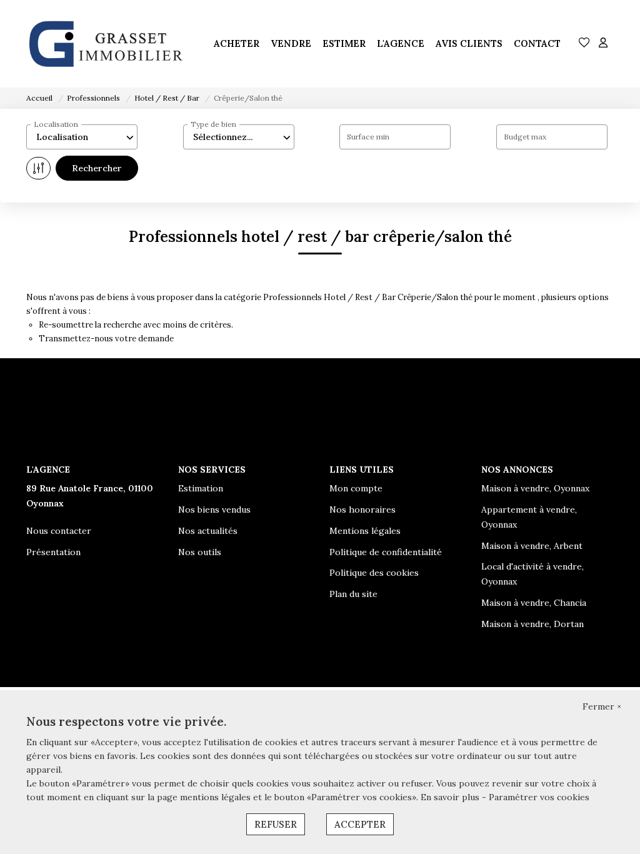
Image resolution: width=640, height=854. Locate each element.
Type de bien (213, 124)
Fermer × (601, 706)
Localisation (56, 124)
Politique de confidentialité (385, 552)
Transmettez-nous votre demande (106, 338)
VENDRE (291, 43)
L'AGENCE (400, 43)
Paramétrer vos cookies (539, 797)
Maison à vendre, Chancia (533, 602)
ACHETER (236, 43)
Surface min (368, 136)
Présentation (53, 552)
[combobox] (82, 137)
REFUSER (275, 824)
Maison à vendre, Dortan (532, 624)
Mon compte (355, 488)
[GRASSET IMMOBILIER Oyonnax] (104, 43)
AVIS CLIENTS (469, 43)
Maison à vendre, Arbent (531, 545)
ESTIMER (344, 43)
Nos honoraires (362, 509)
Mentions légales (365, 530)
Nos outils (199, 552)
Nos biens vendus (214, 509)
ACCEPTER (360, 824)
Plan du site (353, 594)
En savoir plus (451, 797)
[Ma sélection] (584, 43)
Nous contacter (58, 530)
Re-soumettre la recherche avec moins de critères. (136, 324)
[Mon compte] (603, 43)
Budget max (525, 136)
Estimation (200, 488)
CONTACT (537, 43)
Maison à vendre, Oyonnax (535, 488)
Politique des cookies (374, 572)
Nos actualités (208, 530)
